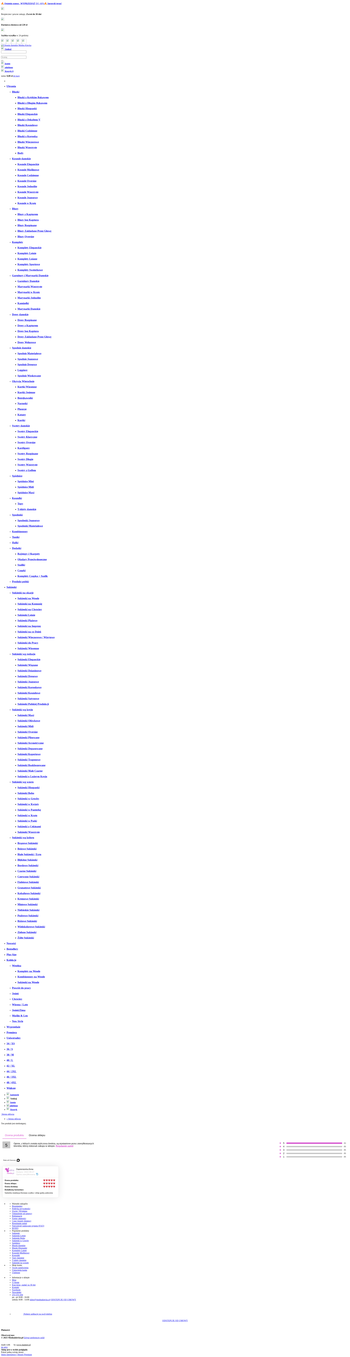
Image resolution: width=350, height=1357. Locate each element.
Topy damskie (18, 1258)
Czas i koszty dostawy (21, 1221)
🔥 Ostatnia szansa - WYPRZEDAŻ (18, 3)
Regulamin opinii (64, 1146)
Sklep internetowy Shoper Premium (16, 1354)
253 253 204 (17, 1295)
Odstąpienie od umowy (22, 1213)
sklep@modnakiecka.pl (40, 1299)
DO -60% (40, 3)
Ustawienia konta (19, 1270)
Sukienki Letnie (19, 1236)
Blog (14, 1280)
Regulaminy (17, 1206)
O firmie (15, 1282)
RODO (15, 1228)
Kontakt (15, 1287)
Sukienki (16, 1233)
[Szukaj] (2, 60)
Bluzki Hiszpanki (19, 1248)
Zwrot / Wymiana (19, 1211)
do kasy (16, 76)
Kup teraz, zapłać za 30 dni (24, 1285)
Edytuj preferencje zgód (34, 1337)
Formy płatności (19, 1218)
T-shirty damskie (19, 1260)
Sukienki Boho (18, 1238)
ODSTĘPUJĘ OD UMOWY (63, 1299)
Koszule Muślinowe (20, 1253)
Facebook (16, 1290)
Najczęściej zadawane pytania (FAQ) (28, 1226)
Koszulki (16, 1255)
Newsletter (16, 1292)
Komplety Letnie (19, 1250)
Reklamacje (17, 1216)
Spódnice (16, 1243)
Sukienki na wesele (20, 1263)
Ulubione (16, 1272)
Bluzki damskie (18, 1245)
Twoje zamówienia (20, 1268)
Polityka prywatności (21, 1208)
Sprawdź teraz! (54, 3)
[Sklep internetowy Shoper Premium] (40, 1345)
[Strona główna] (16, 45)
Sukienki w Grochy (20, 1240)
